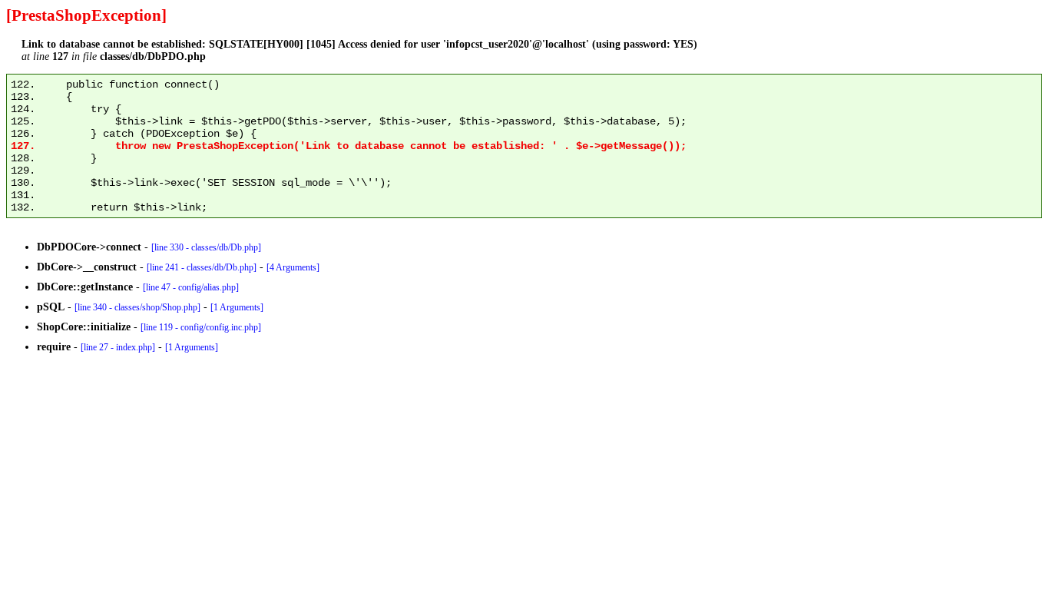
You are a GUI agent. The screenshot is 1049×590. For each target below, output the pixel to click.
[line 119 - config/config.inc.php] (201, 327)
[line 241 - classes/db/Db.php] (201, 267)
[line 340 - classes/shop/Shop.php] (137, 307)
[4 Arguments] (292, 267)
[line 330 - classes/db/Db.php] (206, 247)
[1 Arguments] (236, 307)
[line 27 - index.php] (118, 347)
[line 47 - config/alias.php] (191, 287)
